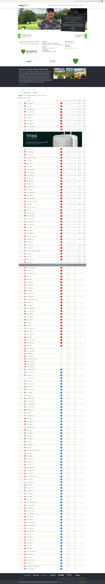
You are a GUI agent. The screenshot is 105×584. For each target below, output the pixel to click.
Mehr (73, 29)
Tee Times (28, 89)
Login (91, 1)
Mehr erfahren (60, 582)
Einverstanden (83, 582)
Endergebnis (22, 89)
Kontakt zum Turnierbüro (72, 48)
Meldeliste (34, 89)
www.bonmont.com (70, 43)
